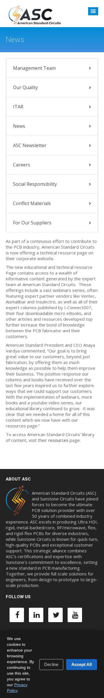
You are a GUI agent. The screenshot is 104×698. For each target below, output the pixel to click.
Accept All (81, 664)
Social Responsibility (35, 184)
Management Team (34, 68)
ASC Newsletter (30, 145)
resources (58, 440)
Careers (21, 165)
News (19, 126)
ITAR (18, 107)
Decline (51, 664)
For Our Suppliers (32, 222)
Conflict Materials (32, 203)
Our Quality (25, 87)
